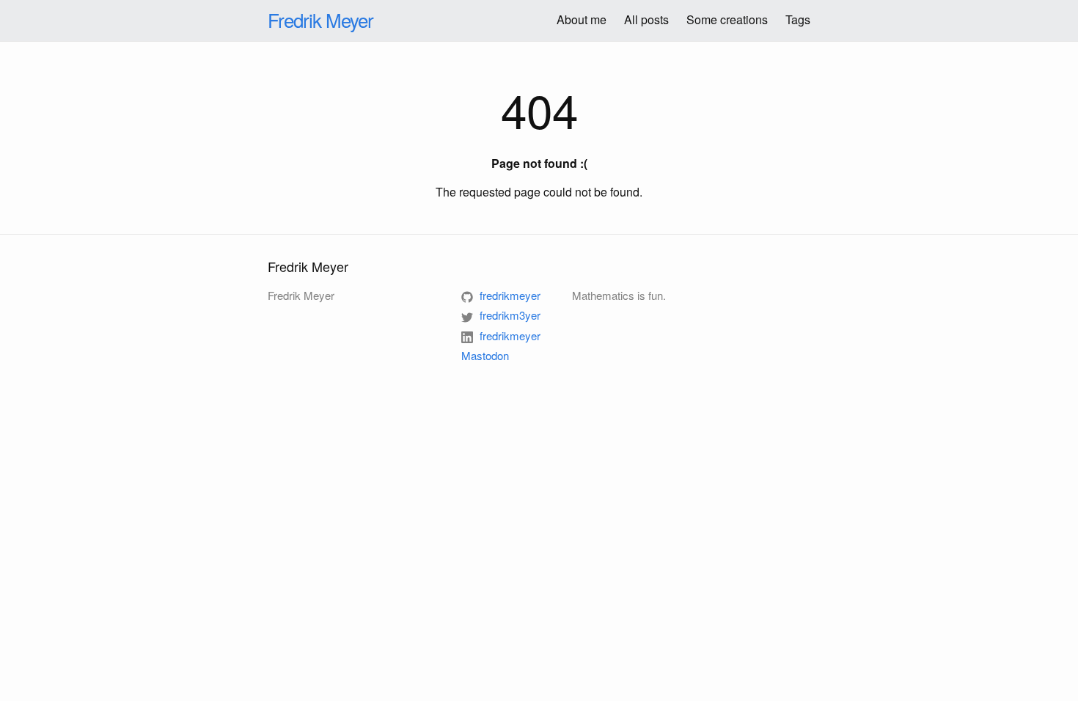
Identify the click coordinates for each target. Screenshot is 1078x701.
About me (581, 19)
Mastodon (485, 355)
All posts (646, 19)
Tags (797, 19)
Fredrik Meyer (320, 19)
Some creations (727, 19)
